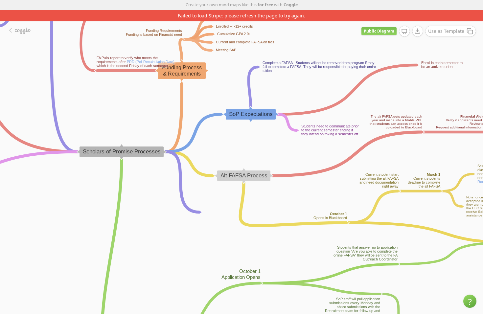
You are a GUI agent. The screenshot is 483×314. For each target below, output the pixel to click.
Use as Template (446, 31)
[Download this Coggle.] (417, 31)
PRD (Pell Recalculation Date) (150, 62)
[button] (469, 301)
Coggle (291, 5)
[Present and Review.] (404, 31)
